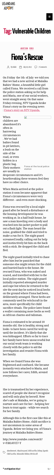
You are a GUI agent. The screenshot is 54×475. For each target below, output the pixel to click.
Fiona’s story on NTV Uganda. (22, 110)
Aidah (14, 67)
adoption (24, 48)
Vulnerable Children (23, 454)
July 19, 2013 (27, 67)
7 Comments (43, 67)
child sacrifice (32, 451)
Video (31, 48)
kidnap (40, 451)
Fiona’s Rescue (27, 58)
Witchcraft (34, 454)
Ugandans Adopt (14, 469)
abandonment (11, 451)
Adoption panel (22, 451)
